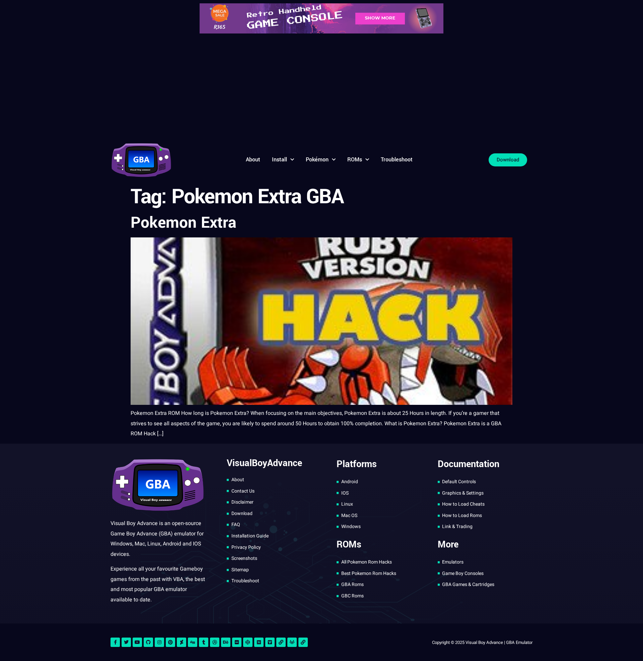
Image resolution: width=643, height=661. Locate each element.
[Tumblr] (203, 642)
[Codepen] (248, 642)
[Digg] (192, 642)
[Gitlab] (292, 642)
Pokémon (317, 159)
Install (279, 159)
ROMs (354, 159)
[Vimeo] (270, 642)
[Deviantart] (181, 642)
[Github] (148, 642)
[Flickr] (236, 642)
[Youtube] (137, 642)
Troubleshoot (397, 159)
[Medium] (259, 642)
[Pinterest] (170, 642)
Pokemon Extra (183, 223)
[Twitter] (126, 642)
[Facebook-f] (115, 642)
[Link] (281, 642)
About (253, 159)
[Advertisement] (321, 87)
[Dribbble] (214, 642)
